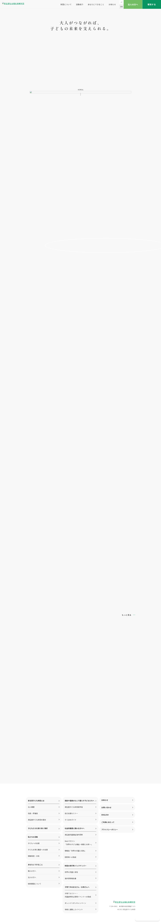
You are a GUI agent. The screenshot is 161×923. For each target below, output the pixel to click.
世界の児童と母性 (71, 872)
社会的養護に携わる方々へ (74, 828)
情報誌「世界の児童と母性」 (75, 851)
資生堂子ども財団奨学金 (74, 807)
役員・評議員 (33, 813)
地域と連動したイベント (74, 909)
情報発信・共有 (33, 856)
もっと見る (126, 615)
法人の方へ (133, 4)
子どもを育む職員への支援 (38, 849)
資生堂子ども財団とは (36, 800)
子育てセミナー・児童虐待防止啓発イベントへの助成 (78, 895)
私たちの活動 (33, 837)
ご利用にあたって (107, 822)
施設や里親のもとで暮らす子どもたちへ (79, 800)
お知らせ (112, 4)
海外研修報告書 (70, 878)
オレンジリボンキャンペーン (75, 903)
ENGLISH (105, 815)
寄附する (152, 4)
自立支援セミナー (71, 813)
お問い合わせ (106, 807)
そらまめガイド (70, 820)
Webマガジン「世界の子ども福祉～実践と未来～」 (79, 843)
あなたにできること (96, 4)
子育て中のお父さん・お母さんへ (77, 887)
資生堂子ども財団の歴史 (37, 820)
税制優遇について (34, 884)
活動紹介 (79, 4)
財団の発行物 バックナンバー (75, 866)
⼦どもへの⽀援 (33, 843)
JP (121, 2)
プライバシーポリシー (109, 829)
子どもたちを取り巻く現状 (38, 828)
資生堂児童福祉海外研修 (74, 835)
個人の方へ (32, 871)
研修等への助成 (70, 857)
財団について (66, 4)
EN (121, 6)
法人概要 (31, 807)
